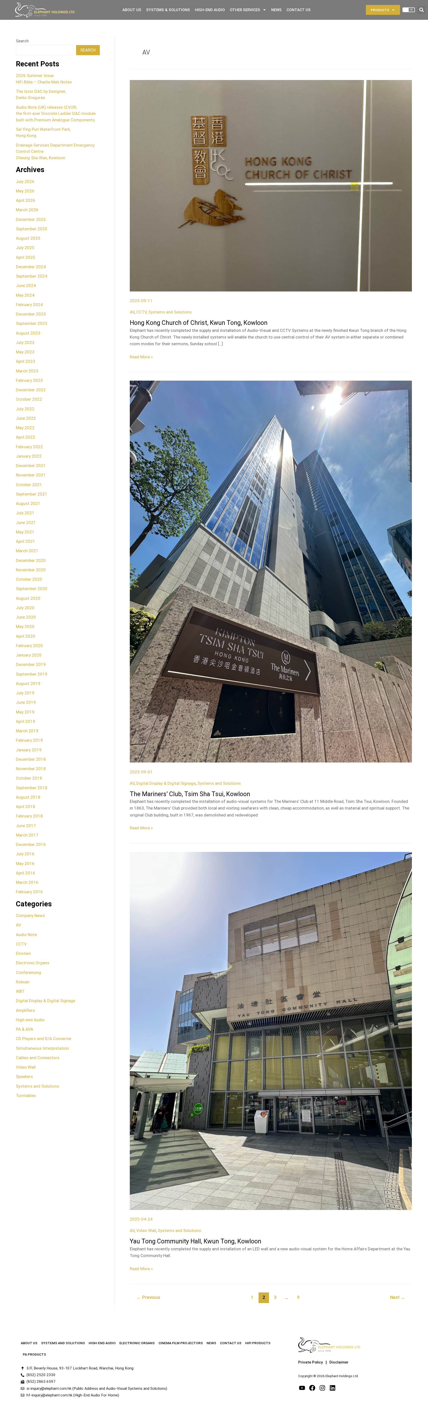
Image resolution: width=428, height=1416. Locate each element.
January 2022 (29, 456)
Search (22, 40)
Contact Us (299, 10)
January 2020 (29, 655)
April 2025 (25, 257)
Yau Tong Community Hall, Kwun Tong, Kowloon (195, 1241)
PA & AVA (24, 1029)
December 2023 (31, 314)
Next (397, 1297)
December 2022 (31, 389)
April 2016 (25, 872)
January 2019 (29, 749)
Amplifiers (25, 1010)
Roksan (22, 981)
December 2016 (31, 844)
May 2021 (25, 531)
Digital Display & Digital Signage (45, 1000)
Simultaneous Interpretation (42, 1048)
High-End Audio (210, 10)
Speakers (24, 1076)
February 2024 (29, 304)
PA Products (34, 1354)
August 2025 (28, 238)
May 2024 (25, 295)
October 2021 (29, 484)
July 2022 (25, 408)
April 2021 (25, 541)
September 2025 (31, 228)
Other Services (245, 10)
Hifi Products (257, 1343)
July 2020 (25, 607)
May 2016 (25, 863)
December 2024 (31, 266)
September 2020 (31, 588)
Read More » (141, 356)
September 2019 (31, 674)
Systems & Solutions (168, 10)
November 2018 (31, 768)
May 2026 (25, 190)
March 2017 (27, 835)
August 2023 (28, 333)
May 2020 (25, 626)
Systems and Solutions (37, 1086)
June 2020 (26, 617)
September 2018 (31, 787)
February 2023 (29, 380)
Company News (30, 915)
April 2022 (25, 437)
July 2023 (25, 342)
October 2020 (29, 579)
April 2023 (25, 361)
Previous (148, 1297)
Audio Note (26, 934)
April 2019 (25, 721)
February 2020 (29, 645)
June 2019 (26, 702)
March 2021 (27, 550)
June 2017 (26, 825)
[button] (421, 10)
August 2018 (28, 797)
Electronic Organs (32, 962)
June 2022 (26, 418)
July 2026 (25, 181)
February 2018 (29, 815)
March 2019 (27, 730)
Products (380, 10)
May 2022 (25, 427)
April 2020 (25, 636)
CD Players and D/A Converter (44, 1038)
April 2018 (25, 806)
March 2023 (27, 370)
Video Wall (26, 1067)
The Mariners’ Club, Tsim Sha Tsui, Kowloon (190, 794)
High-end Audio (30, 1019)
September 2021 (31, 494)
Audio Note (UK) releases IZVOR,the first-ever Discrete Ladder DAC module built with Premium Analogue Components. (56, 113)
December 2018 (31, 759)
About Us (131, 10)
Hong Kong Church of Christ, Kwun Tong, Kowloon (199, 322)
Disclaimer (338, 1362)
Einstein (23, 953)
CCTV (21, 944)
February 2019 (29, 740)
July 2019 (25, 692)
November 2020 (31, 569)
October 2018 (29, 778)
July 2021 (25, 512)
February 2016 (29, 891)
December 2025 (31, 219)
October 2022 (29, 399)
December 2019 (31, 664)
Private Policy (310, 1362)
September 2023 (31, 323)
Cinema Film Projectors (181, 1343)
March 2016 (27, 882)
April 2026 (25, 200)
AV (18, 924)
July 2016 (25, 853)
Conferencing (28, 972)
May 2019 (25, 711)
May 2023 (25, 351)
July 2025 (25, 247)
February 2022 (29, 446)
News (276, 10)
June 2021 (26, 522)
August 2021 (28, 503)
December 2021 (31, 465)
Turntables (26, 1095)
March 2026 (27, 209)
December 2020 (31, 560)
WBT (20, 991)
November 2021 (31, 474)
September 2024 (31, 276)
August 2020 (28, 598)
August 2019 (28, 683)
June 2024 (26, 285)
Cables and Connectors (37, 1057)
